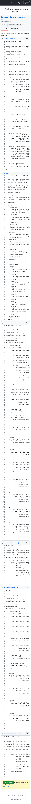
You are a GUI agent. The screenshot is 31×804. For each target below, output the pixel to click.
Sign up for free (8, 782)
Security (15, 794)
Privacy (9, 794)
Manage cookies (20, 795)
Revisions (14, 28)
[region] (15, 105)
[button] (23, 25)
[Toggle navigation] (2, 3)
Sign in (20, 3)
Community (24, 794)
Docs (8, 795)
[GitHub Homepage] (11, 799)
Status (19, 794)
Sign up (26, 3)
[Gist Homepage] (11, 3)
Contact (13, 795)
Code (5, 28)
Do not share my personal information (15, 797)
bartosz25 (5, 17)
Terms (5, 794)
